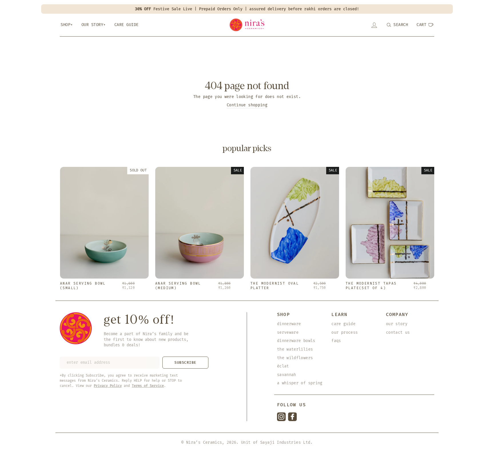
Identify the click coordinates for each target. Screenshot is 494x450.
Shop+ (67, 24)
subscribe (185, 362)
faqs (336, 340)
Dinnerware (289, 323)
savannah (286, 374)
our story (396, 323)
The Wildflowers (295, 357)
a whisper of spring (299, 383)
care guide (343, 323)
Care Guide (126, 24)
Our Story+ (93, 24)
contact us (398, 332)
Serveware (287, 332)
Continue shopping (247, 105)
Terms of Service (148, 386)
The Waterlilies (295, 349)
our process (344, 332)
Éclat (283, 366)
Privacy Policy (108, 386)
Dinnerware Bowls (296, 340)
